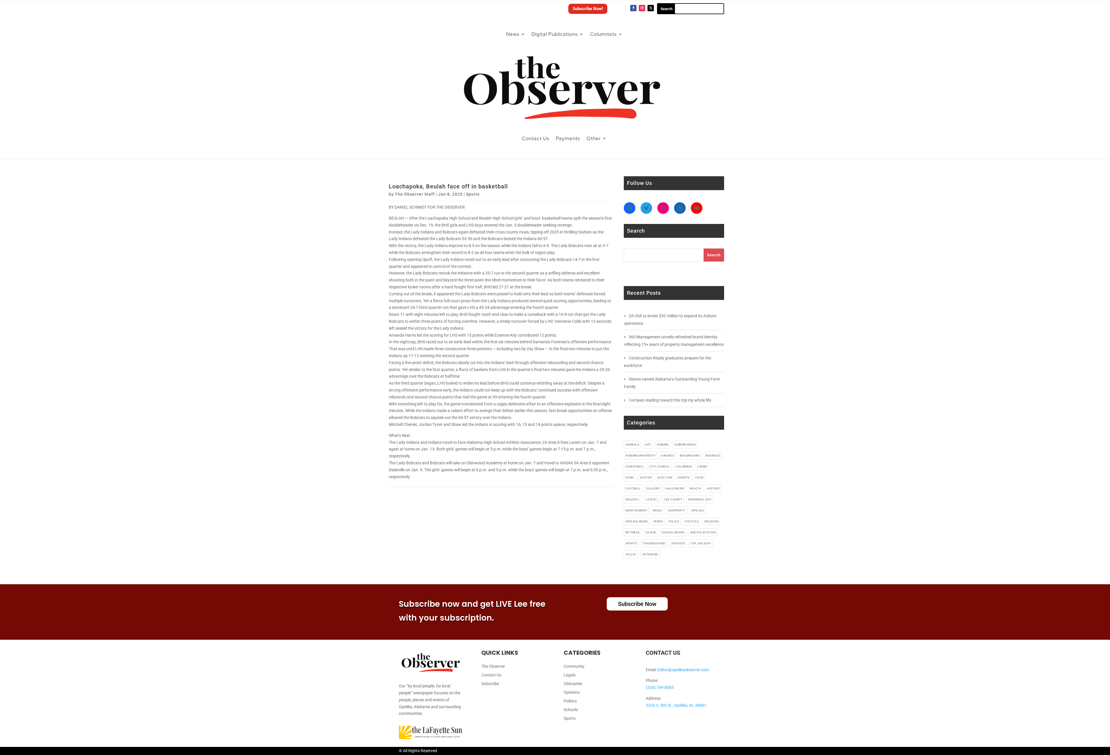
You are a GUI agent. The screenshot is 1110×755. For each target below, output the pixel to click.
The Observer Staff (415, 194)
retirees (633, 532)
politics (692, 521)
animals (632, 444)
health (695, 488)
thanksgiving (654, 543)
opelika (697, 510)
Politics (570, 701)
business (713, 455)
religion (711, 521)
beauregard (690, 455)
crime (702, 466)
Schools (571, 710)
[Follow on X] (651, 8)
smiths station (702, 532)
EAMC (630, 477)
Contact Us (536, 138)
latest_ (652, 499)
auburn (663, 444)
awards (667, 455)
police (674, 521)
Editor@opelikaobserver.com (683, 669)
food (699, 477)
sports (631, 543)
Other (594, 138)
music (658, 510)
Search (714, 255)
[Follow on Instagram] (642, 8)
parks (658, 521)
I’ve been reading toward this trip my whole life (670, 400)
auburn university (641, 455)
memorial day (699, 499)
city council (659, 466)
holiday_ (633, 499)
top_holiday (700, 543)
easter (646, 477)
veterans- (650, 554)
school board (672, 532)
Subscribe (490, 684)
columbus (684, 466)
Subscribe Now (637, 603)
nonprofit (677, 510)
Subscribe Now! (588, 8)
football (633, 488)
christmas (634, 466)
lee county (673, 499)
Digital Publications (555, 34)
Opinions (572, 692)
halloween (674, 488)
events (684, 477)
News (512, 34)
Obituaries (573, 684)
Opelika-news (637, 521)
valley (631, 554)
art (648, 444)
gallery (653, 488)
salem (650, 532)
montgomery (636, 510)
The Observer (493, 666)
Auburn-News (685, 444)
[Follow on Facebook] (633, 8)
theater (678, 543)
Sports (473, 194)
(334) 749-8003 (660, 687)
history (713, 488)
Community (574, 666)
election (665, 477)
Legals (570, 675)
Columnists (603, 34)
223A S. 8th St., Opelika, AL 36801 (676, 705)
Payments (568, 138)
